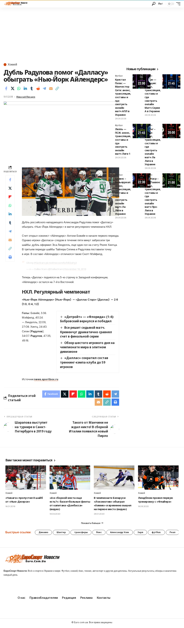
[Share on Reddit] (38, 88)
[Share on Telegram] (44, 88)
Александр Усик (119, 532)
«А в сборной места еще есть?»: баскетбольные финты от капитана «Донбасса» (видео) (70, 503)
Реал (172, 532)
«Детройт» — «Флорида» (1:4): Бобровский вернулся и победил (87, 319)
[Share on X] (12, 88)
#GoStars (39, 262)
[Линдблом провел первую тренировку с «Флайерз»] (158, 477)
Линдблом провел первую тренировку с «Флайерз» (155, 499)
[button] (153, 4)
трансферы (81, 532)
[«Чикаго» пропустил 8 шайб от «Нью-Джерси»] (25, 477)
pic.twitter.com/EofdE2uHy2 (61, 262)
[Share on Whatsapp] (18, 88)
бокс (99, 532)
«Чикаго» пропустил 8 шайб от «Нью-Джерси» (24, 499)
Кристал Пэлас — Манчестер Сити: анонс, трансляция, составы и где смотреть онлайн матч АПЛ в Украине (123, 97)
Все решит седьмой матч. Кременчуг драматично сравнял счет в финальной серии (86, 331)
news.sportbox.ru (46, 379)
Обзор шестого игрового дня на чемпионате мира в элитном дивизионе (87, 347)
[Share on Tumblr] (31, 88)
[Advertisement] (92, 34)
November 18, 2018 (75, 269)
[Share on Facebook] (6, 88)
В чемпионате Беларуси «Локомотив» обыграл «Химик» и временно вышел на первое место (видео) (112, 503)
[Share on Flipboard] (10, 197)
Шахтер (61, 532)
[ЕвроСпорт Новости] (15, 3)
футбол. (156, 532)
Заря (140, 532)
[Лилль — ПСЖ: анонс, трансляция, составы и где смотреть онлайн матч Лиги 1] (142, 131)
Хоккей (12, 64)
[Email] (50, 88)
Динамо (43, 532)
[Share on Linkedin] (25, 88)
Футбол (148, 75)
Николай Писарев (25, 96)
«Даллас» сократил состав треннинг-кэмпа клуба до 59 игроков (84, 362)
